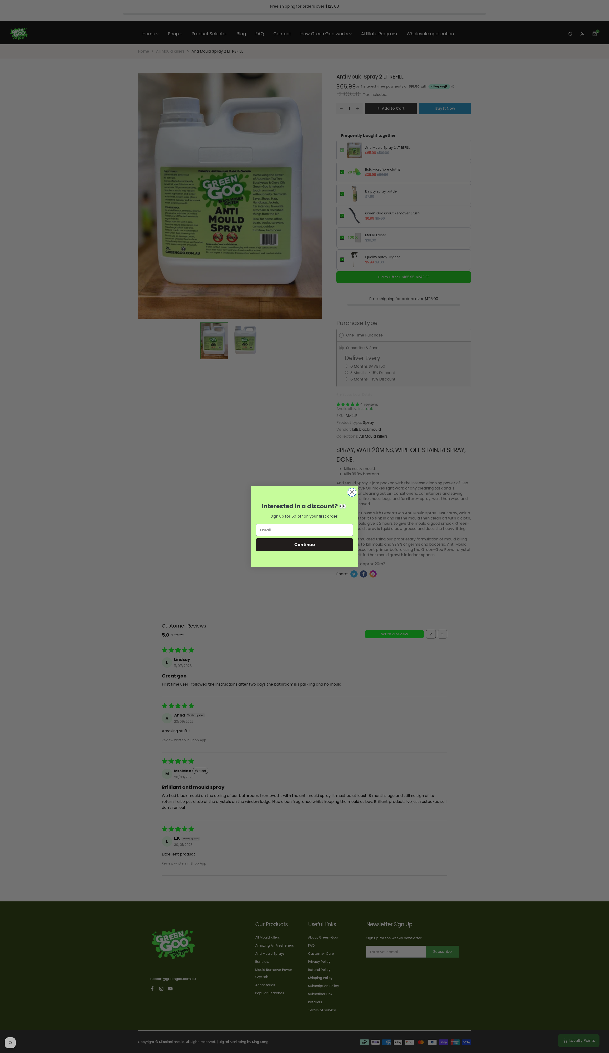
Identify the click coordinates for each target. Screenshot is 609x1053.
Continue (304, 545)
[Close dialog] (352, 492)
